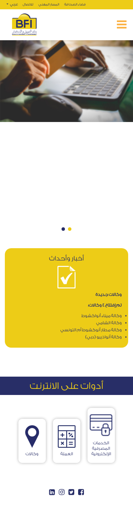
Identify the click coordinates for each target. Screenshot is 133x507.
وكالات (32, 453)
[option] (66, 144)
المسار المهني (48, 4)
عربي (13, 4)
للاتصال (28, 4)
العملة (66, 453)
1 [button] (69, 229)
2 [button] (63, 229)
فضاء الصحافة (75, 4)
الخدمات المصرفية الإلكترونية (101, 448)
